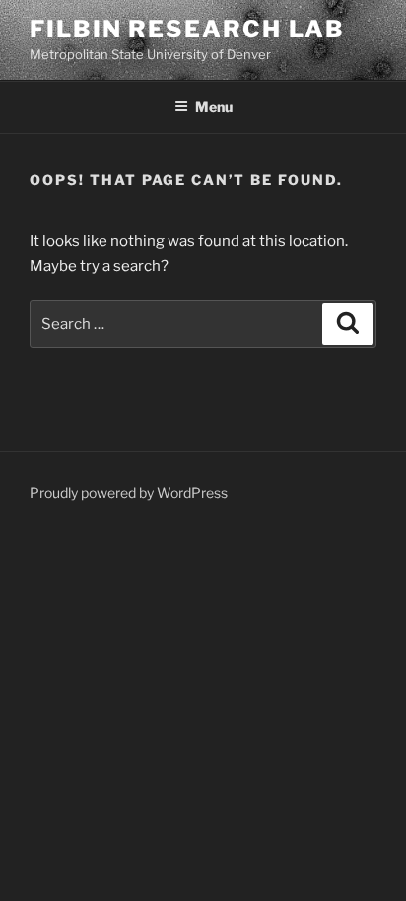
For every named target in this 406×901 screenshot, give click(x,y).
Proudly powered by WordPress (129, 492)
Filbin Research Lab (187, 29)
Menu (214, 106)
